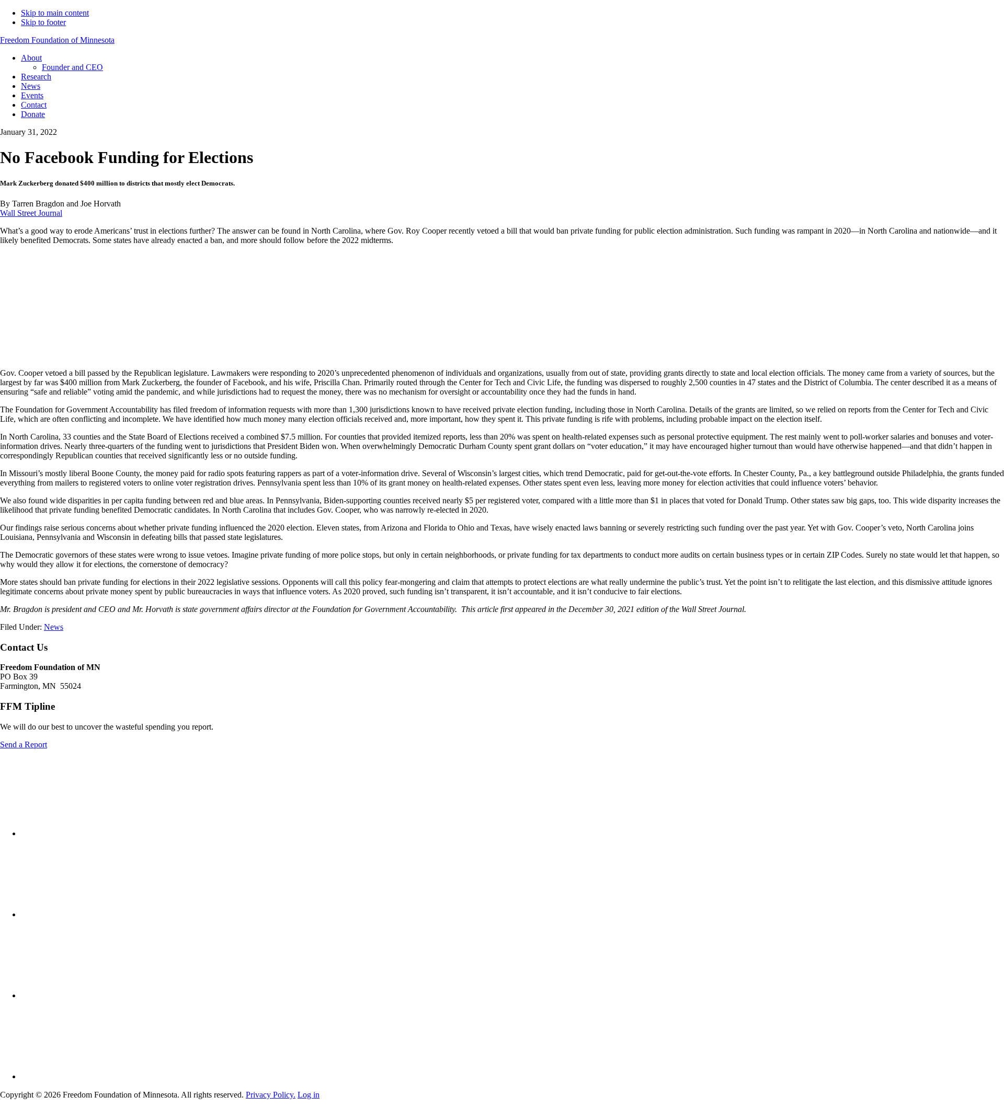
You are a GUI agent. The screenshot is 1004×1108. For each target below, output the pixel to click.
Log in (309, 1094)
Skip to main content (55, 12)
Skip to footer (43, 22)
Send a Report (23, 744)
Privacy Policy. (270, 1094)
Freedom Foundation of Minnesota (57, 40)
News (53, 626)
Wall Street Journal (31, 213)
